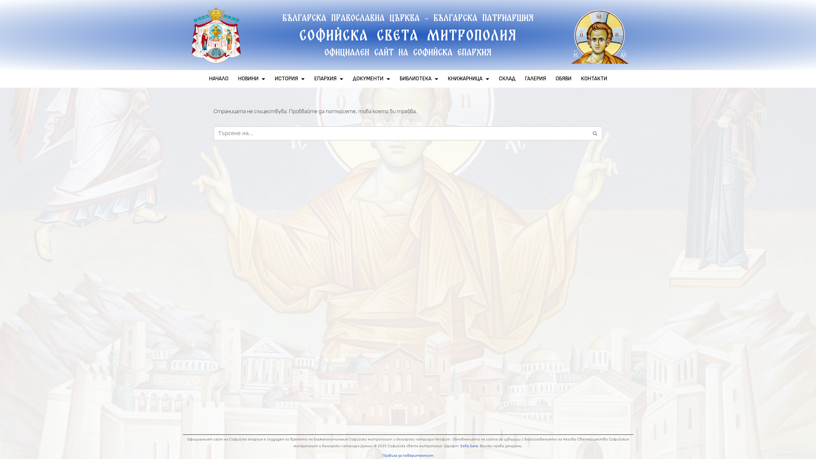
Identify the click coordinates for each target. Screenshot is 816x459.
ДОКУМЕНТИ (368, 79)
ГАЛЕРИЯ (535, 79)
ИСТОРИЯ (286, 79)
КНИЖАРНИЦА (465, 79)
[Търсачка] (595, 133)
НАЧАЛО (219, 79)
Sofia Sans (469, 446)
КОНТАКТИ (594, 79)
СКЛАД (507, 79)
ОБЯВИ (564, 79)
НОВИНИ (248, 79)
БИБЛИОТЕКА (416, 79)
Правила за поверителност (407, 455)
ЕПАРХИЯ (325, 79)
